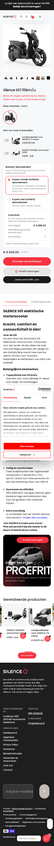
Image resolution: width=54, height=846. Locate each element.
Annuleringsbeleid (13, 818)
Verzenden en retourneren (10, 759)
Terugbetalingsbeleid (15, 826)
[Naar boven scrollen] (50, 821)
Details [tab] (27, 397)
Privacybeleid (9, 815)
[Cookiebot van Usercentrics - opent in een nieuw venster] (38, 389)
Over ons (8, 765)
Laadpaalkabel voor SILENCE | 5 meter (40, 633)
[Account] (26, 16)
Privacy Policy (10, 744)
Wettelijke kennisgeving (37, 818)
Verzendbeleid (12, 822)
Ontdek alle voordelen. (35, 517)
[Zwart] (10, 117)
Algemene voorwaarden (10, 739)
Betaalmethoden (12, 753)
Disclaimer (9, 749)
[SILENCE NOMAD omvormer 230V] (14, 615)
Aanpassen (25, 454)
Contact (8, 769)
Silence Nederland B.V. (22, 808)
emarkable (8, 811)
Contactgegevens (28, 815)
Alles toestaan (27, 446)
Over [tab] (44, 397)
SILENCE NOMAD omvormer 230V (16, 632)
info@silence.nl (36, 723)
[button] (23, 652)
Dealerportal (10, 732)
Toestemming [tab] (10, 397)
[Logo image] (9, 16)
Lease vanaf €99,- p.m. (27, 279)
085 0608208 (35, 713)
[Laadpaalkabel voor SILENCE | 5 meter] (39, 615)
